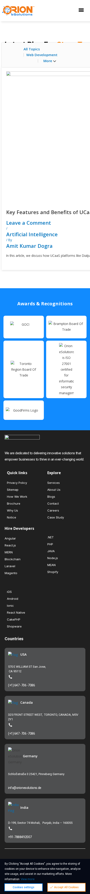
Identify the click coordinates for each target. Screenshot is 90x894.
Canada (26, 702)
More (48, 60)
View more (28, 879)
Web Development (41, 54)
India (24, 807)
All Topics (32, 49)
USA (23, 654)
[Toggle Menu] (82, 10)
